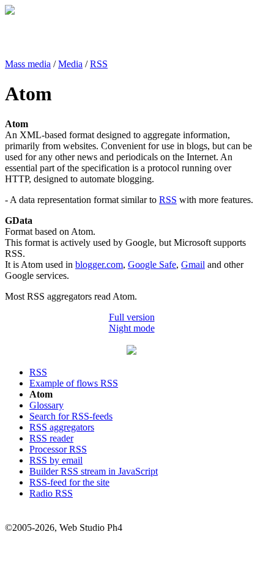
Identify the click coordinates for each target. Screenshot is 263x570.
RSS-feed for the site (69, 482)
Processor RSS (58, 449)
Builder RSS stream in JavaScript (93, 471)
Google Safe (152, 264)
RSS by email (56, 460)
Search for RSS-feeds (71, 416)
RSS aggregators (61, 427)
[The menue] (131, 351)
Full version (132, 317)
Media (70, 64)
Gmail (193, 264)
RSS (99, 64)
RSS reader (51, 438)
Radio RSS (51, 493)
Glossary (46, 405)
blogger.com (99, 264)
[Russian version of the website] (10, 11)
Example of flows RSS (73, 383)
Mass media (28, 64)
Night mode (132, 328)
